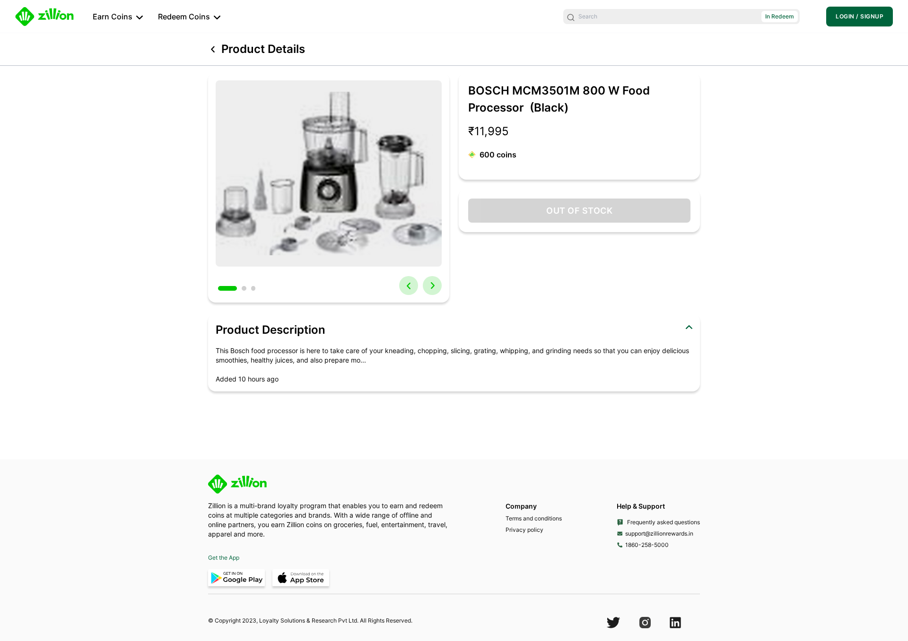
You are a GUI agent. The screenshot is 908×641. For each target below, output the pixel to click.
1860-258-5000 (647, 544)
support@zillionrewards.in (659, 533)
